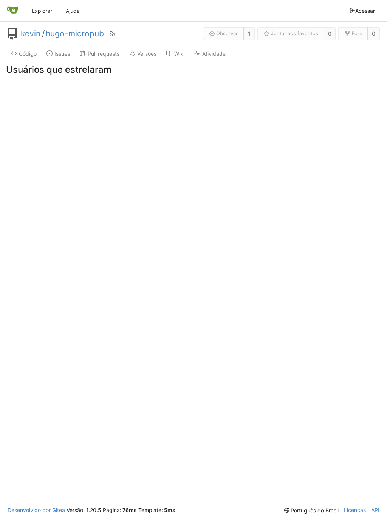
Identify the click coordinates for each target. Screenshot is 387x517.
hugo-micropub (75, 33)
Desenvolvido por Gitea (36, 510)
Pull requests (103, 53)
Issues (62, 53)
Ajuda (73, 11)
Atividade (214, 53)
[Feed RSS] (112, 33)
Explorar (42, 11)
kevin (30, 33)
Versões (146, 53)
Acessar (365, 11)
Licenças (355, 510)
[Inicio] (12, 10)
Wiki (179, 53)
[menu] (311, 510)
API (375, 510)
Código (28, 53)
